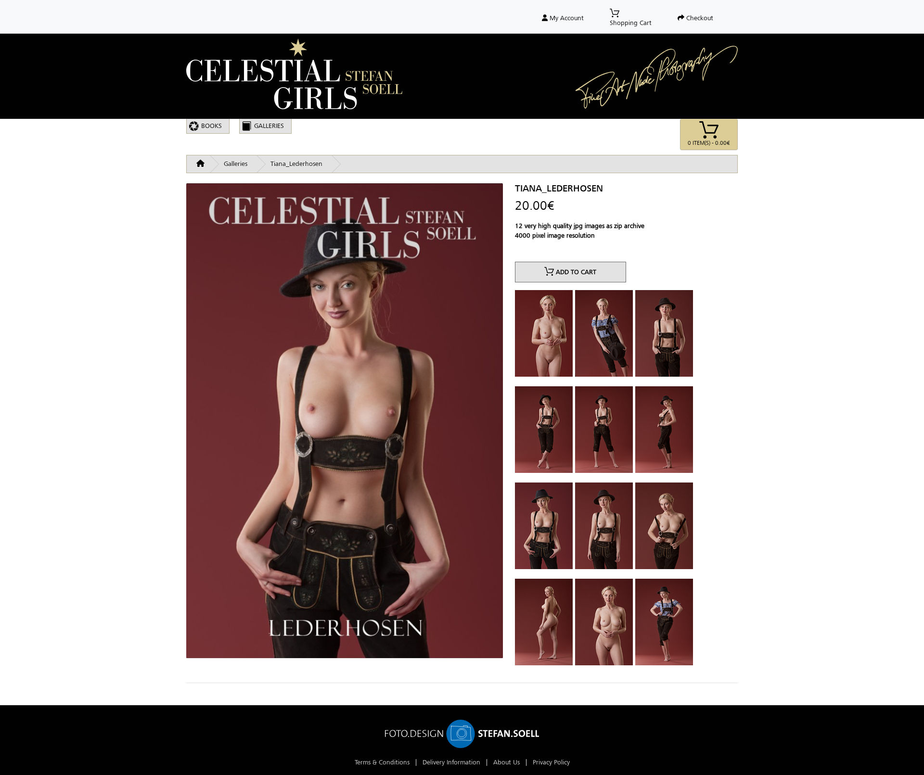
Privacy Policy (551, 762)
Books (211, 126)
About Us (506, 762)
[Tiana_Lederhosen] (344, 424)
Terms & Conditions (382, 762)
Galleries (269, 126)
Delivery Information (451, 762)
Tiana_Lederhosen (296, 164)
